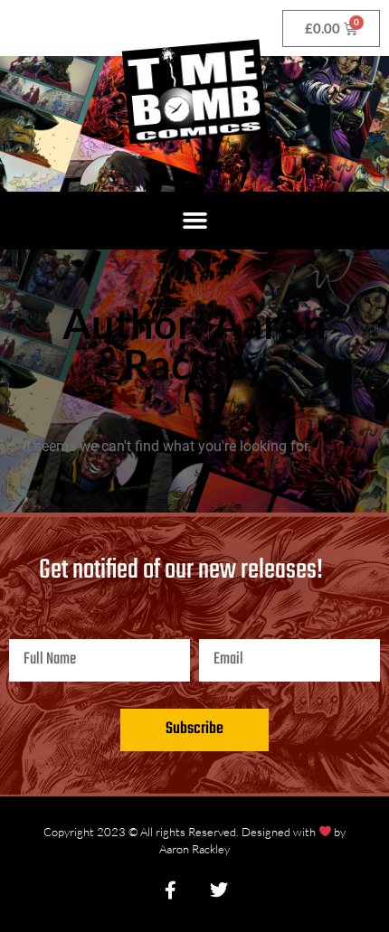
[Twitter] (218, 890)
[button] (194, 220)
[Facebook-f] (170, 890)
